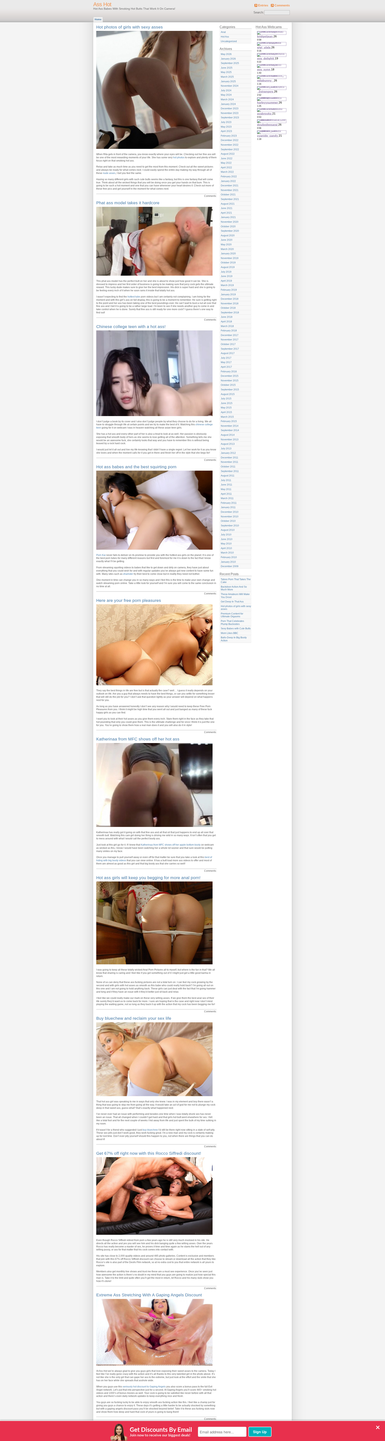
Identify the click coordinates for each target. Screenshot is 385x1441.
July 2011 (226, 480)
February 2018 (229, 330)
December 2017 (229, 335)
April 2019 (226, 280)
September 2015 (230, 389)
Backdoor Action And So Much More (234, 588)
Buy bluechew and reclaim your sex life (133, 1018)
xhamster (128, 574)
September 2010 (230, 525)
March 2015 (227, 416)
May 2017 (226, 362)
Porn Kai (101, 555)
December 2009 (229, 566)
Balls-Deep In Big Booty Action (234, 639)
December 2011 (229, 457)
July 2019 (226, 271)
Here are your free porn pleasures (128, 600)
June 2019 (226, 276)
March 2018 (227, 326)
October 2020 (228, 226)
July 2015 (226, 398)
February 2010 (229, 557)
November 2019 (229, 258)
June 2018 (226, 317)
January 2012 (228, 453)
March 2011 (227, 498)
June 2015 (226, 403)
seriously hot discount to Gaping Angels (144, 1386)
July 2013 (226, 448)
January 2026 (228, 58)
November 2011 (229, 462)
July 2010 (226, 534)
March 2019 (227, 285)
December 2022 (229, 140)
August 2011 (227, 475)
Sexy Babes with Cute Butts (236, 628)
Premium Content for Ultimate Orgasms (232, 615)
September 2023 (230, 117)
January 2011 (228, 507)
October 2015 (228, 385)
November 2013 (229, 439)
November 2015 (229, 380)
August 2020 (228, 235)
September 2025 (230, 63)
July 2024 (226, 90)
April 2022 (226, 167)
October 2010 (228, 521)
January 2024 (228, 104)
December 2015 (229, 376)
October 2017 (228, 344)
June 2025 (226, 67)
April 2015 (226, 412)
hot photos (178, 157)
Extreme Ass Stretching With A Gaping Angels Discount (149, 1295)
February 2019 (229, 289)
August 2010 (228, 530)
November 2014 (229, 425)
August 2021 (228, 203)
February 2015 (229, 421)
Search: (258, 12)
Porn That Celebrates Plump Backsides (232, 623)
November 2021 (229, 190)
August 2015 (228, 394)
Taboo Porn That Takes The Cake (236, 581)
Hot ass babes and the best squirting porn (136, 466)
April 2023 (226, 131)
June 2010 (226, 539)
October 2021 (228, 194)
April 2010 (226, 548)
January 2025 (228, 81)
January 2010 (228, 562)
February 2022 (229, 176)
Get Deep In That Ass (232, 601)
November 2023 (229, 113)
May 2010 (226, 543)
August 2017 (228, 353)
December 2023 (229, 108)
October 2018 (228, 308)
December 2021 (229, 185)
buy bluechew (150, 1129)
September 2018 (230, 312)
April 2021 (226, 212)
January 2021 (228, 217)
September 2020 (230, 231)
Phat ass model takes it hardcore (127, 202)
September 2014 (230, 430)
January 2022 (228, 181)
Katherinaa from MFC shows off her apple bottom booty (171, 844)
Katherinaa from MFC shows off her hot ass (137, 739)
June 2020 (226, 240)
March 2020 (227, 249)
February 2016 (229, 371)
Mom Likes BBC (229, 633)
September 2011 (230, 471)
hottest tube (134, 296)
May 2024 (226, 94)
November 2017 (229, 339)
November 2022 (229, 144)
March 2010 (227, 552)
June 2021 (226, 208)
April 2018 (226, 321)
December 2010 (229, 512)
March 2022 (227, 172)
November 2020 (229, 221)
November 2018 (229, 303)
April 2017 (226, 367)
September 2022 (230, 149)
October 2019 (228, 262)
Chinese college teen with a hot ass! (131, 326)
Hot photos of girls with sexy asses (129, 27)
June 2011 (226, 484)
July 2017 (226, 357)
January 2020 (228, 253)
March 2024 (227, 99)
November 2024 (229, 85)
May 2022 (226, 162)
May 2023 (226, 126)
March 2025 (227, 76)
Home (98, 19)
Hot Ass (225, 36)
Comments (282, 5)
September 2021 (230, 199)
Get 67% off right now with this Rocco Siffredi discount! (148, 1153)
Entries (263, 5)
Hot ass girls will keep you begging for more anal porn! (148, 877)
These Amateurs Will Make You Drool (235, 596)
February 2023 (229, 135)
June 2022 (226, 158)
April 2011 (226, 494)
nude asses (109, 173)
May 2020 (226, 244)
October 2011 (228, 466)
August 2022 (228, 153)
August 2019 (228, 267)
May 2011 (226, 489)
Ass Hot (102, 4)
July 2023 (226, 122)
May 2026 (226, 54)
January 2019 (228, 294)
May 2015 (226, 407)
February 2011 (229, 503)
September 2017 (230, 348)
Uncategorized (229, 41)
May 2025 (226, 72)
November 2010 (229, 516)
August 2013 (228, 444)
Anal (223, 32)
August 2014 (228, 435)
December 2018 (229, 299)
